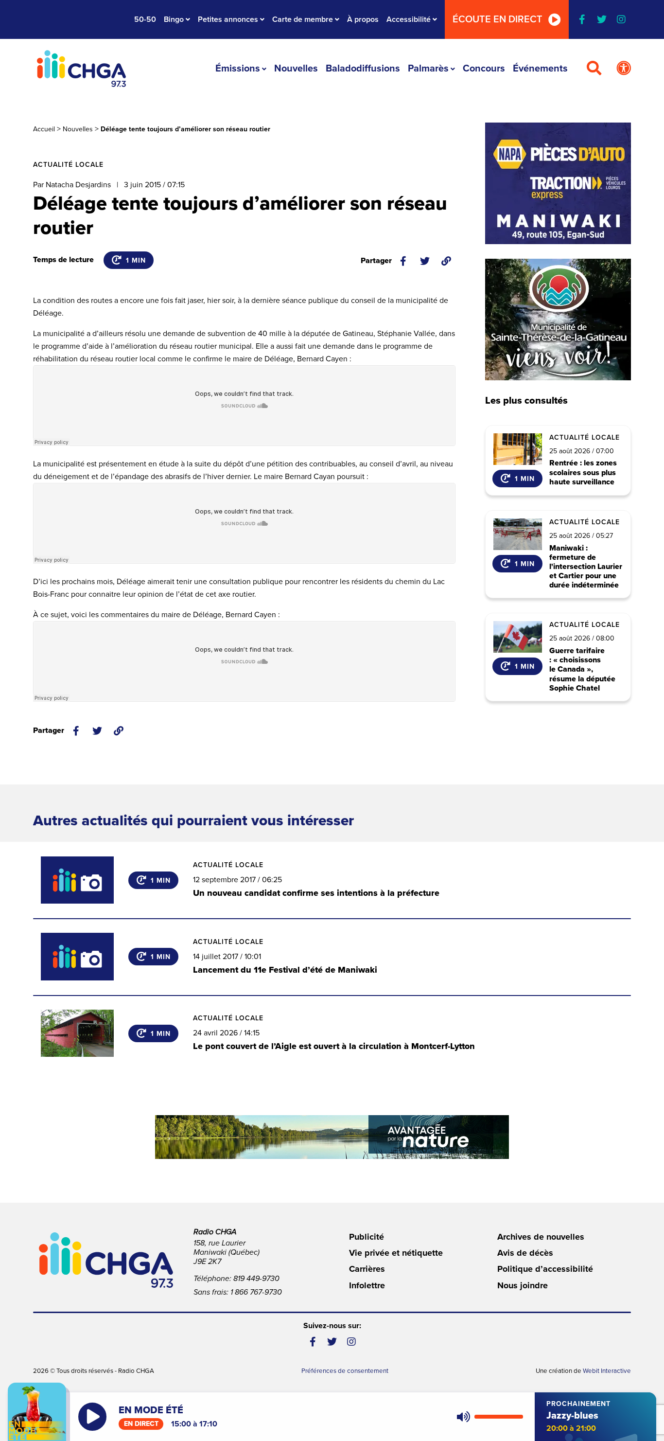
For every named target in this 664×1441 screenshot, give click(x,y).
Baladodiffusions (363, 68)
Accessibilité (408, 19)
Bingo (174, 19)
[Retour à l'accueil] (81, 68)
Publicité (366, 1236)
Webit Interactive (607, 1371)
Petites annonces (228, 19)
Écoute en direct (497, 19)
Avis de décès (525, 1252)
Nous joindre (522, 1285)
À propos (363, 19)
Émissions (237, 68)
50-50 (145, 19)
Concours (484, 68)
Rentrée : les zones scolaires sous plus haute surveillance (583, 473)
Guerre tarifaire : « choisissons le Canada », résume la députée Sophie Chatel (582, 669)
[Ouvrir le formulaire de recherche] (594, 68)
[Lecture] (92, 1416)
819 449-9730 (256, 1278)
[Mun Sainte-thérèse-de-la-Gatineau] (558, 319)
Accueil (44, 129)
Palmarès (428, 68)
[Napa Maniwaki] (558, 183)
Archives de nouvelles (540, 1236)
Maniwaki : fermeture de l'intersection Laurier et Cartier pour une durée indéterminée (585, 567)
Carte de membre (302, 19)
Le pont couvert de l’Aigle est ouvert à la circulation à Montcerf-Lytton (334, 1046)
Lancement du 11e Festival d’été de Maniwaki (285, 969)
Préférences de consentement (344, 1371)
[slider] (498, 1416)
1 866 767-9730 (256, 1292)
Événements (540, 68)
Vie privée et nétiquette (396, 1252)
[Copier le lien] (446, 261)
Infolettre (367, 1285)
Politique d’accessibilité (545, 1268)
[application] (488, 1416)
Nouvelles (296, 68)
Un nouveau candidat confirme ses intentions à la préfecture (316, 893)
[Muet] (463, 1417)
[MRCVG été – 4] (332, 1137)
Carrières (367, 1268)
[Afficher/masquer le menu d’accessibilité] (623, 68)
